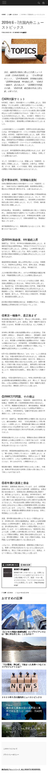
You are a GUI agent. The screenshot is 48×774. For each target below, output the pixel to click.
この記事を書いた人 (11, 565)
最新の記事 (26, 565)
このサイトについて (10, 749)
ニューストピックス (23, 592)
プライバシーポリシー (11, 754)
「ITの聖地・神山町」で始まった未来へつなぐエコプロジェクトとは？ (24, 665)
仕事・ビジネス (8, 592)
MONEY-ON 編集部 (20, 32)
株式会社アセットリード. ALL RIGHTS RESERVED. (21, 769)
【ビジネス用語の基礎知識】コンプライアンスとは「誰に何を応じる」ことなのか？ (24, 633)
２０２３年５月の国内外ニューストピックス (22, 697)
